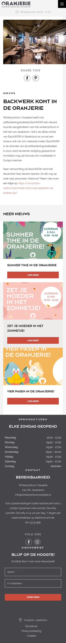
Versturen (33, 597)
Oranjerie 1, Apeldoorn (35, 620)
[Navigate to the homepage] (16, 4)
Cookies (31, 635)
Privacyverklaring (31, 631)
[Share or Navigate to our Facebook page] (27, 78)
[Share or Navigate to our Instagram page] (37, 542)
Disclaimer (31, 626)
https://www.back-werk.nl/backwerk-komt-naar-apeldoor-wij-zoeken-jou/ (28, 188)
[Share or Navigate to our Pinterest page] (36, 78)
